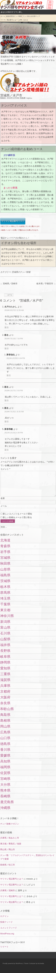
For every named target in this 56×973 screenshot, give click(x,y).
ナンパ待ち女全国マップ (31, 16)
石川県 (5, 633)
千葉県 (5, 604)
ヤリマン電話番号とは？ (9, 20)
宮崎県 (5, 779)
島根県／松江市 (7, 865)
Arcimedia (41, 963)
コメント (5, 469)
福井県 (5, 645)
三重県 (5, 674)
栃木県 (5, 587)
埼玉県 (5, 598)
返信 (6, 327)
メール (4, 506)
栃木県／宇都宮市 (46, 283)
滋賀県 (5, 680)
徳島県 (5, 744)
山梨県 (5, 639)
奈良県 (5, 703)
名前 (3, 498)
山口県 (5, 738)
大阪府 (5, 697)
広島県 (5, 732)
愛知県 (5, 668)
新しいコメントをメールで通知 (17, 514)
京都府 (5, 691)
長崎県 (5, 796)
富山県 (5, 627)
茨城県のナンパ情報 (21, 272)
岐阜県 (5, 656)
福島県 (5, 575)
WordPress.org (7, 934)
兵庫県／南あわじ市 (9, 838)
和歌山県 (7, 709)
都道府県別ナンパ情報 (14, 16)
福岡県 (5, 767)
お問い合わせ (23, 20)
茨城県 (5, 581)
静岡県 (5, 662)
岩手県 (5, 552)
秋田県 (5, 563)
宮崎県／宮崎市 (8, 283)
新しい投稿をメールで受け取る (17, 517)
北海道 (5, 540)
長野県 (5, 651)
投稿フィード (6, 922)
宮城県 (5, 558)
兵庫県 (5, 686)
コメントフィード (8, 928)
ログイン (4, 916)
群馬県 (5, 593)
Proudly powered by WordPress (13, 963)
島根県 (5, 720)
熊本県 (5, 790)
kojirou (29, 98)
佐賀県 (5, 773)
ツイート (4, 947)
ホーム (3, 16)
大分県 (5, 784)
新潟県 (5, 622)
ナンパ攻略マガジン (9, 824)
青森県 (5, 546)
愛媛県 (5, 755)
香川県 (5, 750)
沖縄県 (5, 808)
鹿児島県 (7, 802)
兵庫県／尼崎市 (7, 890)
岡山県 (5, 726)
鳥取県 (5, 715)
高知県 (5, 761)
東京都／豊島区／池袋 (10, 844)
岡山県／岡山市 (7, 849)
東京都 (5, 610)
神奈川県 (7, 616)
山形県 (5, 569)
